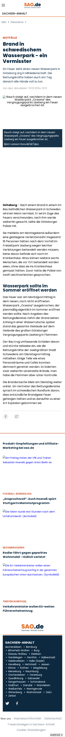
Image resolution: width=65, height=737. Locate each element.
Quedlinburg (15, 678)
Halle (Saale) (37, 661)
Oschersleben (16, 675)
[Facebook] (17, 703)
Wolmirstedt (34, 692)
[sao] (32, 628)
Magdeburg (40, 668)
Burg (36, 650)
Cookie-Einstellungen (31, 730)
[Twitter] (7, 703)
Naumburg (32, 671)
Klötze (12, 668)
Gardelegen (15, 657)
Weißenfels (15, 688)
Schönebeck (37, 681)
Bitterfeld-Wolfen (18, 650)
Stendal (27, 685)
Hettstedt (31, 664)
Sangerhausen (17, 681)
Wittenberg (15, 692)
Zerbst (12, 695)
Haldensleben (16, 661)
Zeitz (49, 692)
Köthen (24, 668)
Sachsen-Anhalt (14, 13)
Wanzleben (43, 685)
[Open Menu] (3, 6)
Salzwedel (34, 678)
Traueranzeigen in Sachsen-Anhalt (31, 724)
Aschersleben (13, 647)
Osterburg (36, 675)
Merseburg (14, 671)
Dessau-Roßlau (17, 654)
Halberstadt (48, 657)
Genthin (32, 657)
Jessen (45, 664)
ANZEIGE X (56, 735)
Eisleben (36, 654)
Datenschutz (53, 718)
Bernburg (31, 647)
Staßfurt (13, 685)
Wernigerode (34, 688)
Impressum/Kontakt (27, 718)
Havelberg (14, 664)
